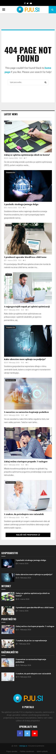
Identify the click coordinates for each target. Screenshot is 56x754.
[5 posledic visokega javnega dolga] (28, 186)
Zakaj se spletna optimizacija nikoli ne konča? (27, 155)
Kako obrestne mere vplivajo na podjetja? (25, 359)
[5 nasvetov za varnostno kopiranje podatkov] (28, 394)
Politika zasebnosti (27, 751)
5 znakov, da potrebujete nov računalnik (24, 514)
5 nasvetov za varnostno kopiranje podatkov (26, 412)
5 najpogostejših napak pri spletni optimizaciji (27, 307)
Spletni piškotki (42, 751)
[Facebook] (20, 733)
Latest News (11, 114)
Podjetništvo (10, 429)
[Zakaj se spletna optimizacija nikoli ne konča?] (28, 136)
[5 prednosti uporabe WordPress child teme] (28, 239)
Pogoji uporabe (11, 751)
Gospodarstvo (10, 172)
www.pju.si (23, 746)
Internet (8, 123)
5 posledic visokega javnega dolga (21, 204)
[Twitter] (27, 733)
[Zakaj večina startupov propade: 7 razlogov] (28, 443)
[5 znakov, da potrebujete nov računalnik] (28, 496)
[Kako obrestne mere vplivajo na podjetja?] (28, 341)
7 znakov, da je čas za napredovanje (31, 640)
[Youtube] (35, 733)
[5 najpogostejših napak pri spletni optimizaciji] (28, 288)
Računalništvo (10, 380)
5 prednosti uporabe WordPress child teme (25, 257)
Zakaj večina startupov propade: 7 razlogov (25, 461)
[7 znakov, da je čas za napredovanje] (7, 643)
